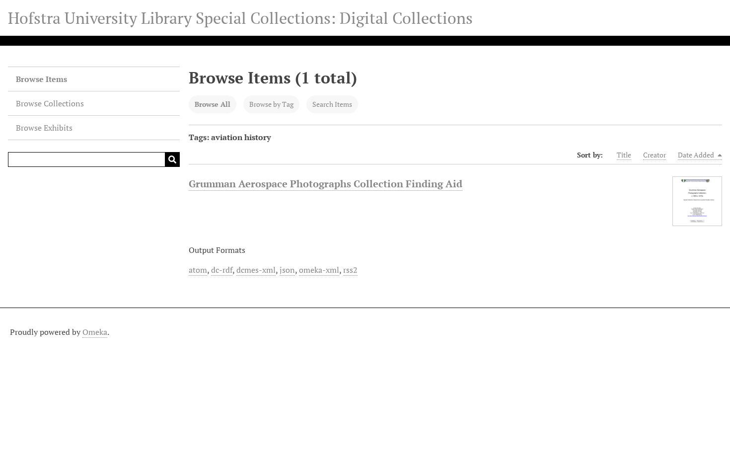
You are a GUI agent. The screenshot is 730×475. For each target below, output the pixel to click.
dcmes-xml (256, 269)
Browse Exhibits (44, 127)
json (287, 269)
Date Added (697, 154)
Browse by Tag (271, 104)
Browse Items (41, 79)
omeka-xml (319, 269)
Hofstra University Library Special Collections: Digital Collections (240, 17)
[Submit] (172, 159)
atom (198, 269)
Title (624, 154)
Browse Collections (50, 103)
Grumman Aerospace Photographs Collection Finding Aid (325, 183)
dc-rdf (221, 269)
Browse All (212, 104)
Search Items (332, 104)
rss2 (350, 269)
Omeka (94, 331)
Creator (654, 154)
